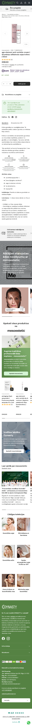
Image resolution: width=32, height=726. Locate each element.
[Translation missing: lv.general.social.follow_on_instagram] (16, 117)
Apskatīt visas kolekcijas (13, 451)
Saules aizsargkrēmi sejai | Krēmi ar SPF (23, 562)
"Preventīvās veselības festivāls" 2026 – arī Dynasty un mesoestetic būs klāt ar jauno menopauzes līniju (14, 491)
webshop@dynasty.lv (9, 694)
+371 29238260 (7, 690)
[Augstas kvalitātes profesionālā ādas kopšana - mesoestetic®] (16, 342)
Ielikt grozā (21, 84)
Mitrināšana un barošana (23, 534)
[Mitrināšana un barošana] (23, 524)
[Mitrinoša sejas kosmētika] (23, 580)
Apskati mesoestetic (16, 373)
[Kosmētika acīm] (8, 551)
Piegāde (12, 65)
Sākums (4, 14)
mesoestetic (5, 50)
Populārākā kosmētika (12, 14)
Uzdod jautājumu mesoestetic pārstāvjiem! (14, 109)
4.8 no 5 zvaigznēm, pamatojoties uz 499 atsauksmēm (16, 717)
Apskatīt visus (6, 468)
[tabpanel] (16, 173)
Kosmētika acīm (8, 560)
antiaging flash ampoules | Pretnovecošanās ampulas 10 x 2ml (8, 399)
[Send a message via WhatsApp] (28, 722)
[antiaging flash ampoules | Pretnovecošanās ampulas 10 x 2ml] (8, 385)
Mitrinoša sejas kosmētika (23, 590)
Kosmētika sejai (8, 533)
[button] (25, 3)
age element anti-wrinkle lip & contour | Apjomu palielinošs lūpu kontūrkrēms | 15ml (22, 401)
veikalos (13, 616)
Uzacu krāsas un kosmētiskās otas (8, 590)
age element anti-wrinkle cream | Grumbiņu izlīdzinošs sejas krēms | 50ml (15, 16)
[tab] (5, 123)
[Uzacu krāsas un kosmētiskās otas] (8, 580)
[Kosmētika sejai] (8, 524)
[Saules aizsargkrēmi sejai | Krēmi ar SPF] (23, 551)
